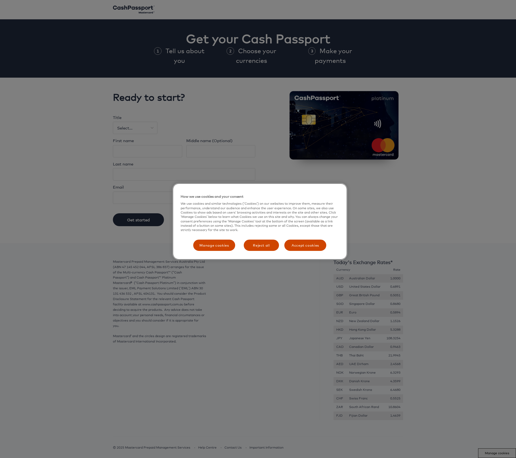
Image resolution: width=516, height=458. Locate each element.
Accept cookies (305, 245)
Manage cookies (214, 245)
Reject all (261, 245)
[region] (260, 221)
